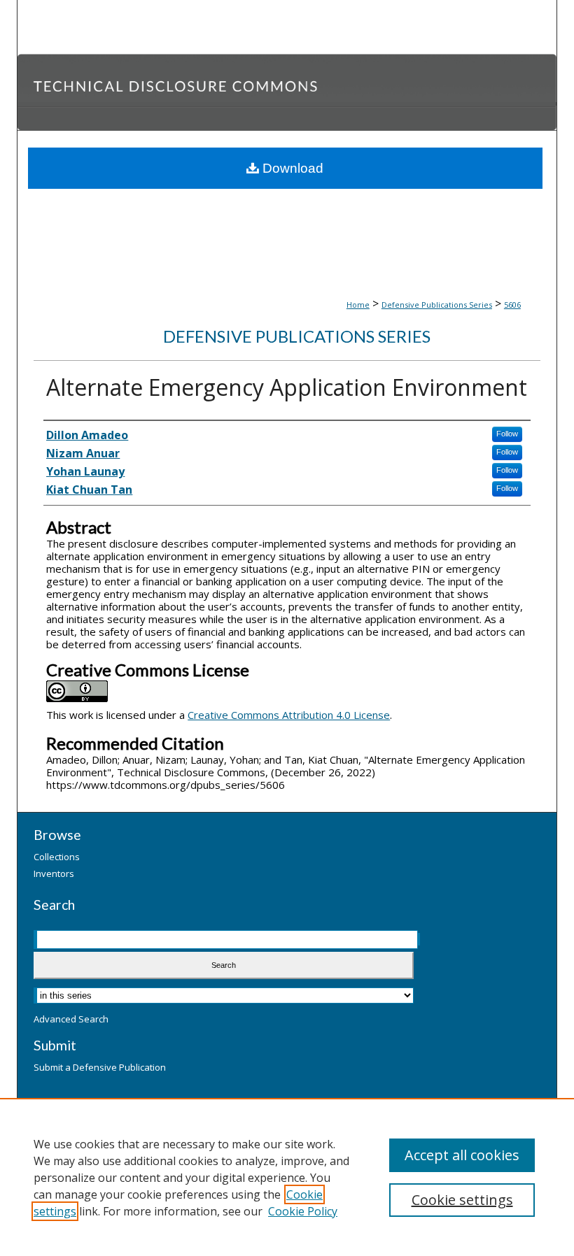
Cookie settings (462, 1199)
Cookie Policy (302, 1211)
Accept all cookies (462, 1155)
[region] (287, 1177)
